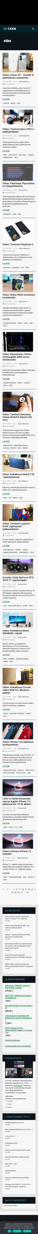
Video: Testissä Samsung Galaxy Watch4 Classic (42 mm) (17, 417)
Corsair (5, 713)
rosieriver (27, 383)
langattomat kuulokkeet (10, 552)
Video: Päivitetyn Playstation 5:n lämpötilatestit (18, 185)
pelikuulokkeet (7, 157)
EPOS (5, 155)
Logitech (25, 550)
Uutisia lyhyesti (13, 910)
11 (26, 889)
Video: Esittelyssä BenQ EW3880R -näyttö (16, 632)
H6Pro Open (22, 155)
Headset (31, 155)
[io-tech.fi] (10, 29)
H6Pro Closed (13, 155)
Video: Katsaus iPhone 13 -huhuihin (17, 852)
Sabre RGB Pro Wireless (17, 713)
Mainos (13, 103)
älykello (25, 448)
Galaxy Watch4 (7, 445)
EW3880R (11, 659)
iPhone (11, 827)
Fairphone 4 (6, 267)
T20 (10, 497)
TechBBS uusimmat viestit (17, 1116)
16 (18, 892)
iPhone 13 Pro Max (9, 773)
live (16, 827)
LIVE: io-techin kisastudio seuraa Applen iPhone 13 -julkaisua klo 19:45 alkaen (17, 801)
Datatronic (15, 979)
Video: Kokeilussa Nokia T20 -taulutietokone (18, 476)
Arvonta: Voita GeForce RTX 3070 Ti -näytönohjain (18, 579)
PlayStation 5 (7, 214)
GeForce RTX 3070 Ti (14, 605)
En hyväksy (17, 1231)
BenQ (5, 659)
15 (15, 892)
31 (27, 892)
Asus (4, 605)
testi (22, 267)
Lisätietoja (27, 1231)
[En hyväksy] (35, 1228)
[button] (33, 28)
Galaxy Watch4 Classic (20, 445)
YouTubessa (18, 1085)
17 (21, 892)
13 (32, 889)
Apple (5, 827)
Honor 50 (6, 103)
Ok (9, 1231)
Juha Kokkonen (24, 82)
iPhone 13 (21, 770)
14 (12, 892)
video (18, 103)
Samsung (6, 448)
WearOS (13, 448)
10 (23, 889)
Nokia (26, 323)
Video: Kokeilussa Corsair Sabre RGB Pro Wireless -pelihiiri (17, 690)
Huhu (24, 877)
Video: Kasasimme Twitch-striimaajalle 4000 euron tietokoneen (17, 357)
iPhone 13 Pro (29, 770)
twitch (5, 385)
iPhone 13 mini (21, 773)
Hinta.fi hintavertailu (10, 1205)
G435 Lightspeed (8, 550)
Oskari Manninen (24, 136)
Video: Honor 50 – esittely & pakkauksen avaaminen (18, 76)
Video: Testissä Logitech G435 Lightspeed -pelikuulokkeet (16, 526)
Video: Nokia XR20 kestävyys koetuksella (19, 296)
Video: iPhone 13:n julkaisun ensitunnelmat (18, 743)
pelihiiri (28, 713)
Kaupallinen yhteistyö (9, 323)
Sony (14, 214)
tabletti (15, 497)
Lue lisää (6, 99)
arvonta (25, 605)
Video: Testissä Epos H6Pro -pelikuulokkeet (19, 130)
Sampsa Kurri (23, 190)
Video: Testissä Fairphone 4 (18, 244)
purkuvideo (15, 267)
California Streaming (9, 770)
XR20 (31, 323)
